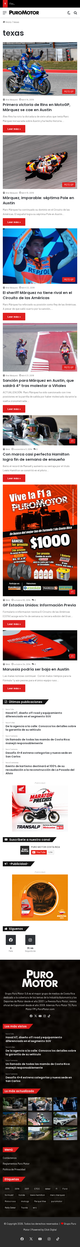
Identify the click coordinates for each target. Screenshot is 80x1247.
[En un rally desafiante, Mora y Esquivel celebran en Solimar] (15, 1133)
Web (8, 449)
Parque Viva (40, 1201)
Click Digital (50, 1229)
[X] (35, 1016)
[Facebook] (31, 1016)
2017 (27, 1188)
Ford (65, 1188)
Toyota (24, 1207)
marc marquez (57, 1195)
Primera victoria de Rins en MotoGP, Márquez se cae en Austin (36, 107)
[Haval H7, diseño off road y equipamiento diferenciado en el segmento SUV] (15, 1104)
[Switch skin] (69, 14)
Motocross (10, 1201)
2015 (7, 1188)
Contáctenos (10, 1157)
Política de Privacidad (14, 1169)
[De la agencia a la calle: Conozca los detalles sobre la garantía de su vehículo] (40, 1104)
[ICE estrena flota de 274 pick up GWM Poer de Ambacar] (65, 1118)
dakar (48, 1188)
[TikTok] (49, 1016)
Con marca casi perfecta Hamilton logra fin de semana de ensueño (36, 457)
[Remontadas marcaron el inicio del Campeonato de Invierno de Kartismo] (65, 1133)
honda (22, 1195)
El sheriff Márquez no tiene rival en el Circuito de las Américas (37, 295)
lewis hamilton (37, 1195)
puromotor (56, 1201)
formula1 (9, 1195)
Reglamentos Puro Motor (16, 1163)
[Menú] (5, 14)
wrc (35, 1207)
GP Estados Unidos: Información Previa (39, 605)
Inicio (8, 22)
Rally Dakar (10, 1207)
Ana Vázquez (12, 99)
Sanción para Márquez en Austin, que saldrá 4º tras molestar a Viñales (38, 383)
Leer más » (14, 128)
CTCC (37, 1188)
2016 (17, 1188)
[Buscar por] (75, 14)
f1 (56, 1188)
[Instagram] (44, 1016)
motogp (25, 1201)
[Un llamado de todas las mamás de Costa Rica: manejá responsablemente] (65, 1104)
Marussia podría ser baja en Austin (36, 669)
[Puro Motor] (24, 12)
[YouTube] (40, 1016)
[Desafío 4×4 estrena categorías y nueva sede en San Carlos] (15, 1118)
